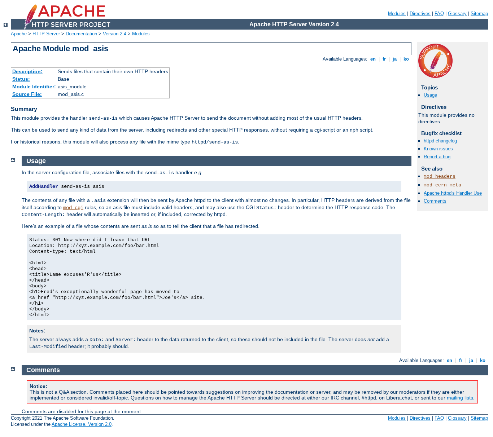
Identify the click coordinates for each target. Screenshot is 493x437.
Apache (19, 33)
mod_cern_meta (442, 185)
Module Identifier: (34, 86)
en (373, 59)
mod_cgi (73, 208)
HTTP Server (46, 33)
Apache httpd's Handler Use (453, 193)
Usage (430, 95)
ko (406, 59)
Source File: (27, 94)
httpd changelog (440, 141)
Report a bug (437, 156)
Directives (420, 13)
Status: (21, 79)
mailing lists (460, 398)
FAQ (439, 13)
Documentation (81, 33)
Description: (27, 71)
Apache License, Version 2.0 (82, 424)
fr (384, 59)
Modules (397, 13)
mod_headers (439, 176)
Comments (435, 201)
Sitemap (479, 13)
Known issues (438, 148)
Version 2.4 (114, 33)
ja (394, 59)
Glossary (457, 13)
